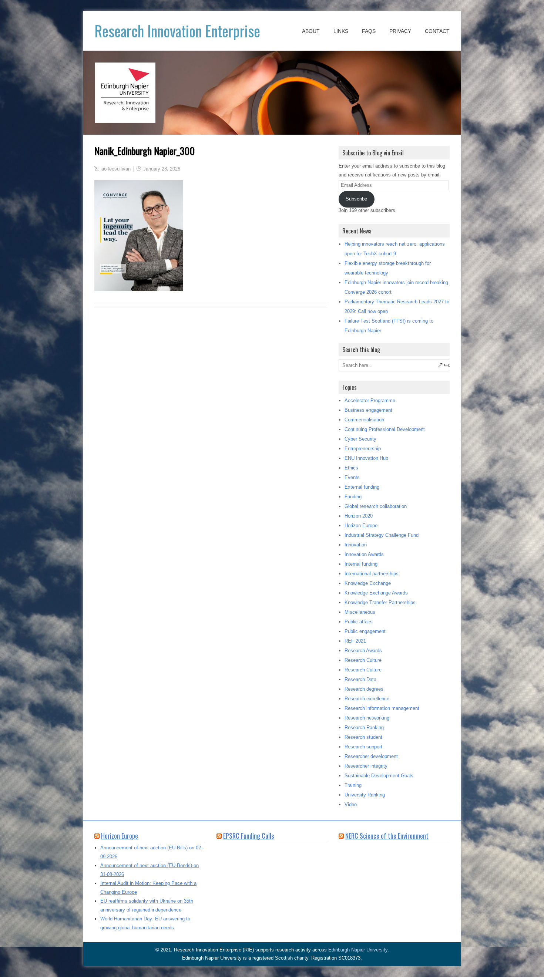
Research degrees (364, 689)
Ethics (351, 468)
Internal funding (361, 564)
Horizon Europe (361, 525)
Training (353, 785)
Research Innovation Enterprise (177, 31)
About (311, 31)
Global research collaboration (376, 506)
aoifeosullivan (116, 169)
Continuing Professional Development (385, 429)
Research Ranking (364, 727)
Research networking (367, 718)
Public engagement (365, 631)
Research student (363, 737)
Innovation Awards (364, 554)
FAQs (369, 31)
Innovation (356, 545)
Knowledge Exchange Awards (376, 593)
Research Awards (363, 650)
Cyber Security (360, 439)
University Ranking (365, 795)
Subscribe (356, 199)
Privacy (400, 31)
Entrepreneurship (363, 448)
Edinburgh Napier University (357, 950)
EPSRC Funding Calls (248, 835)
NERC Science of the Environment (387, 835)
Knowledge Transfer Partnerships (380, 602)
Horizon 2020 (359, 516)
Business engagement (368, 410)
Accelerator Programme (370, 400)
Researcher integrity (366, 766)
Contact (437, 31)
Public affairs (359, 621)
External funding (362, 487)
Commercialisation (364, 419)
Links (340, 31)
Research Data (360, 679)
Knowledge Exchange (368, 583)
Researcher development (371, 756)
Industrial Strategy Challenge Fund (382, 535)
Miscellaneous (360, 612)
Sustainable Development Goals (379, 775)
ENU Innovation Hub (366, 458)
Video (351, 804)
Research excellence (367, 698)
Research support (363, 746)
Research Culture (363, 660)
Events (352, 477)
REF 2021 (355, 641)
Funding (353, 496)
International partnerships (372, 573)
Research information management (382, 708)
